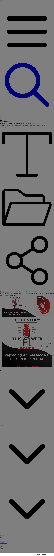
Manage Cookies (38, 554)
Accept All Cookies (44, 554)
